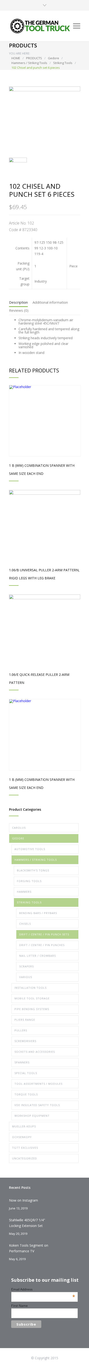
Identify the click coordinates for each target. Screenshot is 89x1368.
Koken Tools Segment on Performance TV (28, 1248)
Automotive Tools (29, 849)
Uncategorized (24, 1158)
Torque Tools (26, 1094)
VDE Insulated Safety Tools (37, 1105)
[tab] (18, 303)
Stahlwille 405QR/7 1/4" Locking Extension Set (27, 1223)
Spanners (21, 1062)
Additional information (50, 302)
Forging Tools (29, 881)
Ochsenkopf (22, 1137)
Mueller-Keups (24, 1126)
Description (18, 302)
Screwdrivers (25, 1041)
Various (25, 977)
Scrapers (26, 966)
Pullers (20, 1030)
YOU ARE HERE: (19, 53)
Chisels (25, 923)
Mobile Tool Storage (32, 998)
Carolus (19, 827)
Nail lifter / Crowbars (37, 955)
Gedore (53, 58)
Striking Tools (62, 63)
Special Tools (25, 1073)
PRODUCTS (34, 58)
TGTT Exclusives (25, 1147)
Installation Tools (30, 987)
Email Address (43, 1289)
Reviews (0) (18, 310)
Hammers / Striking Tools (29, 63)
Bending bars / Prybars (38, 913)
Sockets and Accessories (34, 1051)
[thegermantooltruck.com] (41, 26)
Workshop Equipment (32, 1115)
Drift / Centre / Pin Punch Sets (44, 934)
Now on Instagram (23, 1200)
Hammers (24, 891)
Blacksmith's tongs (33, 870)
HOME (15, 58)
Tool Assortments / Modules (38, 1083)
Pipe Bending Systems (31, 1009)
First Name (19, 1306)
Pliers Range (24, 1019)
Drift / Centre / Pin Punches (42, 945)
